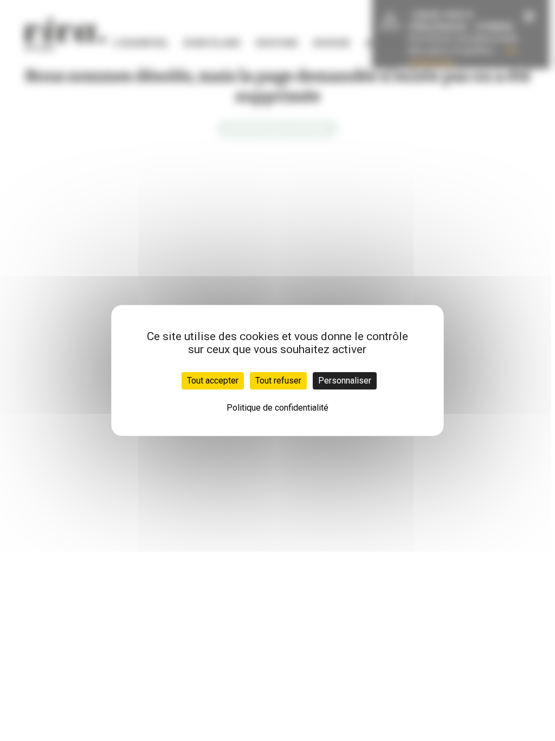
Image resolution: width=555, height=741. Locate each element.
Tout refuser (278, 380)
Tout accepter (212, 380)
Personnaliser (344, 380)
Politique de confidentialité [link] (277, 408)
